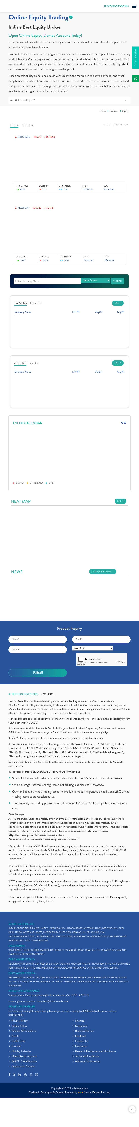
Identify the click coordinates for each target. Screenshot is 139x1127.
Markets (114, 110)
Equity (125, 110)
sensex (27, 125)
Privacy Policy (20, 1021)
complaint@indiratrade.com (53, 1001)
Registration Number (23, 1066)
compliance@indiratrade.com (48, 995)
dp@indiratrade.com (24, 901)
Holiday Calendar (21, 1051)
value (34, 363)
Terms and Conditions (87, 1056)
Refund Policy (19, 1026)
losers (35, 303)
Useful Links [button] (18, 1041)
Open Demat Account (24, 1056)
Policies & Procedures (24, 1031)
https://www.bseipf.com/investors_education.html (36, 835)
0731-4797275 (80, 995)
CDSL (51, 694)
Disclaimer (81, 1046)
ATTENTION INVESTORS (23, 694)
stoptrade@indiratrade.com (90, 1011)
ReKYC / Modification (24, 1061)
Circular (16, 1046)
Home (103, 110)
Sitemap (79, 1021)
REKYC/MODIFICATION (116, 6)
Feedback (80, 1036)
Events (15, 1036)
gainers (20, 303)
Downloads (81, 1026)
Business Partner (84, 1031)
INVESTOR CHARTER (21, 1007)
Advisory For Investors (87, 1061)
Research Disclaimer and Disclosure (95, 1051)
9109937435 (15, 1015)
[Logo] (11, 7)
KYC (43, 694)
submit (117, 281)
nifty (14, 125)
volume (20, 363)
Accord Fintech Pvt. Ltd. (97, 1092)
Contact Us (81, 1041)
